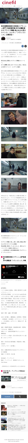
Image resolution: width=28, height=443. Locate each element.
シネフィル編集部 (10, 39)
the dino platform (15, 441)
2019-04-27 (8, 38)
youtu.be (3, 283)
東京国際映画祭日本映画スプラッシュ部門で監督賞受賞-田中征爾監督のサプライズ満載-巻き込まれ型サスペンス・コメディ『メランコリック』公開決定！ (14, 30)
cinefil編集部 (18, 39)
